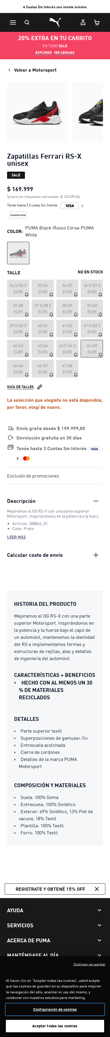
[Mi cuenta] (83, 22)
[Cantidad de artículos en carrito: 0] (97, 22)
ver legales (64, 52)
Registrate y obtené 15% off (50, 889)
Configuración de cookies (55, 1009)
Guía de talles (20, 387)
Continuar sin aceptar (90, 964)
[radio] (18, 253)
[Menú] (13, 22)
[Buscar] (27, 22)
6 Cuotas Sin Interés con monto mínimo (55, 7)
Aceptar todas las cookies (54, 1025)
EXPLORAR (43, 52)
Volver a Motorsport (35, 70)
